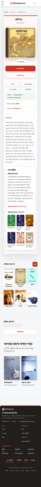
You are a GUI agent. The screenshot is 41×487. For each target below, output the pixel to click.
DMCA (28, 471)
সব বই (3, 429)
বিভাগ (3, 437)
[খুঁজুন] (34, 3)
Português (19, 453)
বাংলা (3, 449)
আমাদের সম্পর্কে (5, 421)
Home (5, 12)
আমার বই (24, 437)
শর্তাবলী (6, 471)
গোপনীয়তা (11, 471)
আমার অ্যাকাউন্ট (26, 441)
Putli (20, 306)
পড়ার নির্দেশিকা (25, 433)
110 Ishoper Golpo (20, 285)
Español (31, 449)
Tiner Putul (8, 306)
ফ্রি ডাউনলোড (20, 68)
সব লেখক (4, 433)
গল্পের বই (12, 12)
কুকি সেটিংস (33, 471)
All (35, 264)
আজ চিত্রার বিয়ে (8, 382)
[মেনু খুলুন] (4, 3)
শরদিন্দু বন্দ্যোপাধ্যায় (20, 23)
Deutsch (31, 453)
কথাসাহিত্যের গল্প (21, 12)
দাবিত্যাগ (22, 471)
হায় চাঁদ (32, 284)
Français (5, 453)
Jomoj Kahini (32, 306)
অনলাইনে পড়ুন (20, 75)
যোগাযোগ (14, 421)
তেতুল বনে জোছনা (26, 382)
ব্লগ (23, 429)
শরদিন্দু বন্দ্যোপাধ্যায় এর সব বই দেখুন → (17, 206)
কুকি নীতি (17, 471)
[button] (20, 61)
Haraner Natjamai (8, 285)
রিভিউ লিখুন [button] (20, 332)
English (17, 449)
